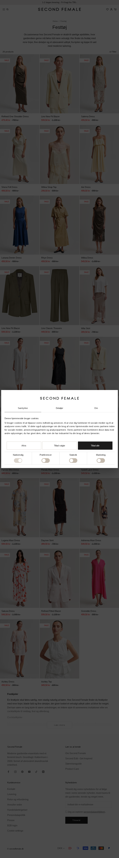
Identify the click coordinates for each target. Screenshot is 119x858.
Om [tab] (96, 408)
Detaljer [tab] (59, 408)
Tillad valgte (59, 445)
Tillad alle (95, 445)
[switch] (46, 460)
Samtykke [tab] (23, 408)
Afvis (23, 445)
